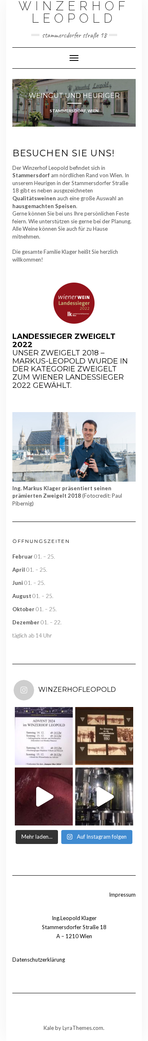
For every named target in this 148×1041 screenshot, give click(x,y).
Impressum (122, 894)
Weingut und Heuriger (74, 96)
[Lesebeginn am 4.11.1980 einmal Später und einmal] (104, 736)
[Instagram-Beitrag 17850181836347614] (44, 736)
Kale (49, 1028)
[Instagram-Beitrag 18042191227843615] (44, 796)
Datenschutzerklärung (38, 959)
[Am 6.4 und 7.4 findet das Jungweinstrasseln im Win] (104, 796)
